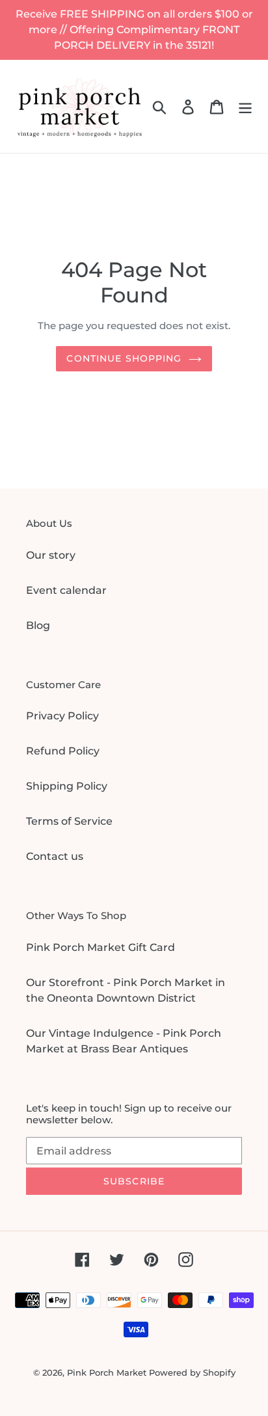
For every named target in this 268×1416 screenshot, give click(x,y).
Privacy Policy (62, 716)
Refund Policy (63, 751)
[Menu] (245, 106)
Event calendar (66, 590)
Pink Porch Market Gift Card (100, 947)
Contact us (54, 856)
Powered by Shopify (192, 1372)
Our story (50, 555)
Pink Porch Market (106, 1372)
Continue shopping (123, 358)
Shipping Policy (66, 786)
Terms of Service (69, 821)
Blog (38, 625)
